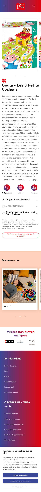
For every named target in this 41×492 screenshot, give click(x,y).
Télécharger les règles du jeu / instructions (20, 235)
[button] (4, 6)
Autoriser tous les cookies (20, 475)
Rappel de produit (11, 392)
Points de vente (10, 366)
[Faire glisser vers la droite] (25, 76)
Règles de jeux (10, 382)
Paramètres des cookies (20, 487)
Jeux (6, 306)
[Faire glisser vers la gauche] (15, 76)
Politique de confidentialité (14, 435)
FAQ (6, 371)
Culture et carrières (12, 419)
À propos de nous (11, 414)
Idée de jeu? (9, 387)
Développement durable (13, 424)
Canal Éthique (9, 440)
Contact (7, 376)
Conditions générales (12, 429)
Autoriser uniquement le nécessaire (20, 481)
